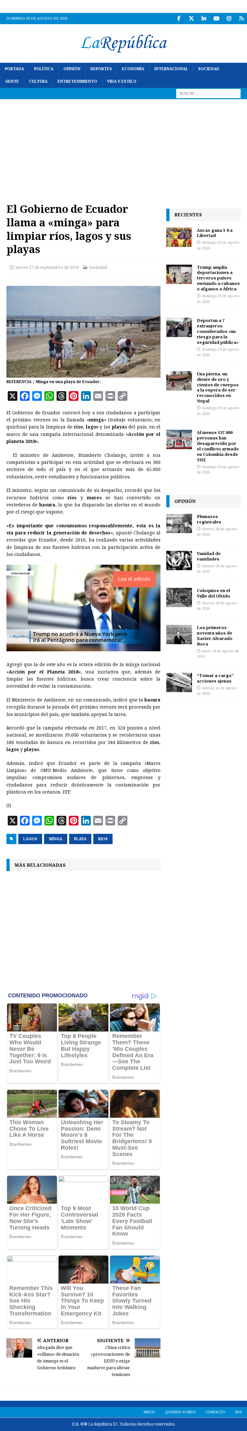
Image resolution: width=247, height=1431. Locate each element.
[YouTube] (216, 18)
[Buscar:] (208, 93)
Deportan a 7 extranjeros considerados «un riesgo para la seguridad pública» (218, 331)
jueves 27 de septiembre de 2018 (47, 267)
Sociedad (208, 69)
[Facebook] (178, 18)
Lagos (30, 839)
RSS (238, 1412)
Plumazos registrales (209, 519)
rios (103, 839)
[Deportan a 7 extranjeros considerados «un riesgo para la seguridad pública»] (179, 327)
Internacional (171, 69)
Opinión (71, 69)
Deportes (101, 69)
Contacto (215, 1412)
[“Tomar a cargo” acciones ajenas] (179, 682)
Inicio (149, 1412)
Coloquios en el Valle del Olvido (213, 593)
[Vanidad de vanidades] (179, 560)
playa (80, 839)
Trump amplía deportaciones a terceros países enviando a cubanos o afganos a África (218, 278)
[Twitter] (191, 18)
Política (43, 69)
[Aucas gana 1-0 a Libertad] (179, 237)
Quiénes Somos (180, 1412)
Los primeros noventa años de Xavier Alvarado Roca (215, 636)
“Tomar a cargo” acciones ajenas (215, 678)
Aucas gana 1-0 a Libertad (215, 233)
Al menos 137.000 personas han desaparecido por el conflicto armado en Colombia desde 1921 (218, 445)
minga (55, 839)
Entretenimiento (77, 81)
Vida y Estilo (121, 81)
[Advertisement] (123, 147)
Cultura (38, 81)
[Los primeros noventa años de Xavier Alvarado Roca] (179, 634)
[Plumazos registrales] (179, 523)
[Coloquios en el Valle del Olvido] (179, 597)
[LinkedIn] (203, 18)
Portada (14, 69)
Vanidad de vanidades (209, 556)
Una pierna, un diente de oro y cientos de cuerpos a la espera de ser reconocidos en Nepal (218, 387)
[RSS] (241, 18)
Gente (12, 81)
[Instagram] (228, 18)
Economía (133, 69)
